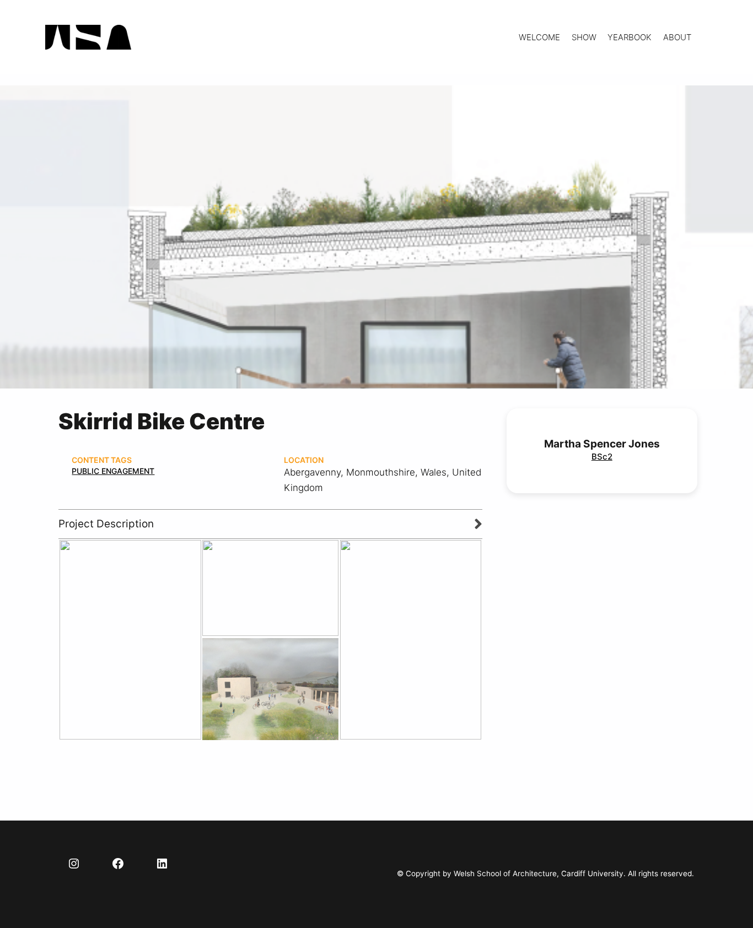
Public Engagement (113, 471)
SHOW (584, 37)
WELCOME (539, 37)
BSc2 (601, 456)
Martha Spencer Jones (602, 444)
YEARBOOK (629, 37)
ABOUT (677, 37)
